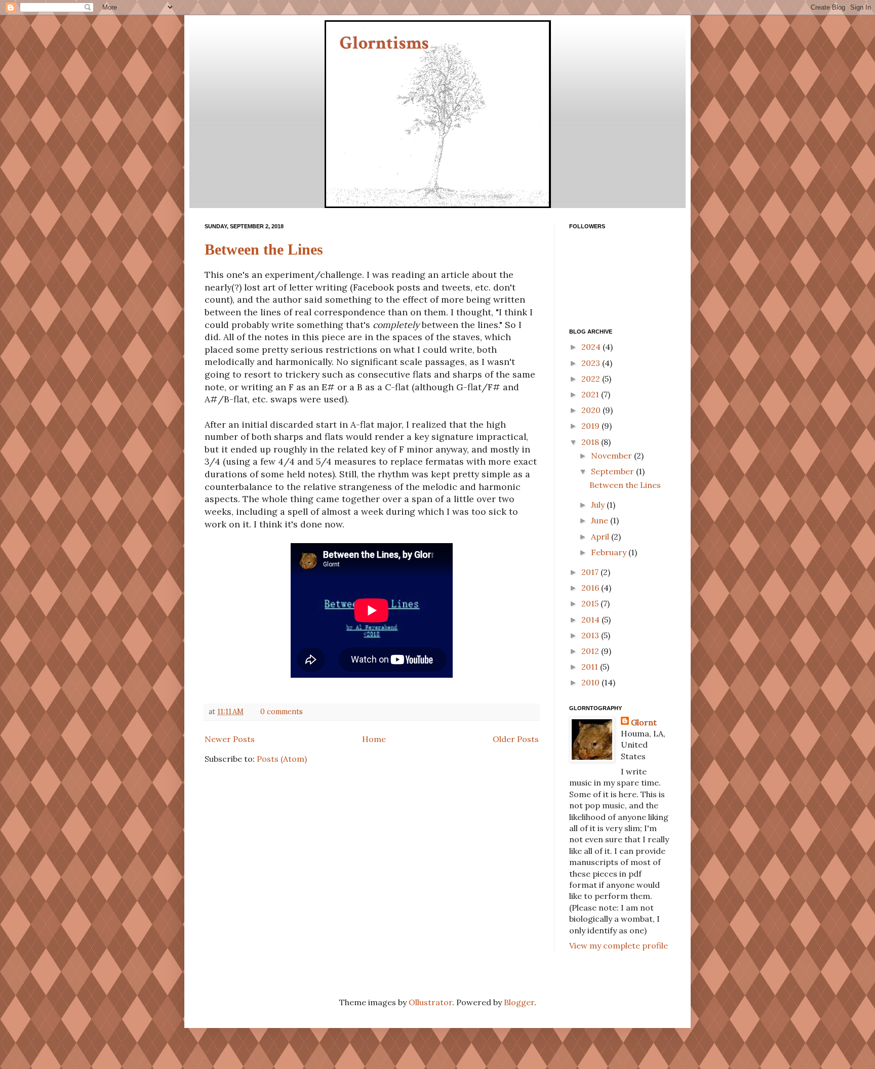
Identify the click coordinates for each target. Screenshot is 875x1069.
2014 (591, 619)
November (612, 455)
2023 (591, 363)
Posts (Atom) (282, 759)
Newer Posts (230, 739)
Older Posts (516, 739)
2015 (591, 603)
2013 (591, 635)
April (601, 536)
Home (374, 739)
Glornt (644, 722)
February (609, 552)
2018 (591, 442)
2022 (591, 379)
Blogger (519, 1002)
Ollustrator (430, 1002)
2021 (591, 394)
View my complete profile (618, 945)
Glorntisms (384, 43)
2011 (590, 667)
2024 (592, 347)
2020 (592, 410)
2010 (591, 682)
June (600, 520)
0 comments (281, 711)
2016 (591, 588)
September (613, 471)
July (599, 505)
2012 (591, 651)
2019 (591, 426)
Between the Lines (264, 249)
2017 (591, 572)
